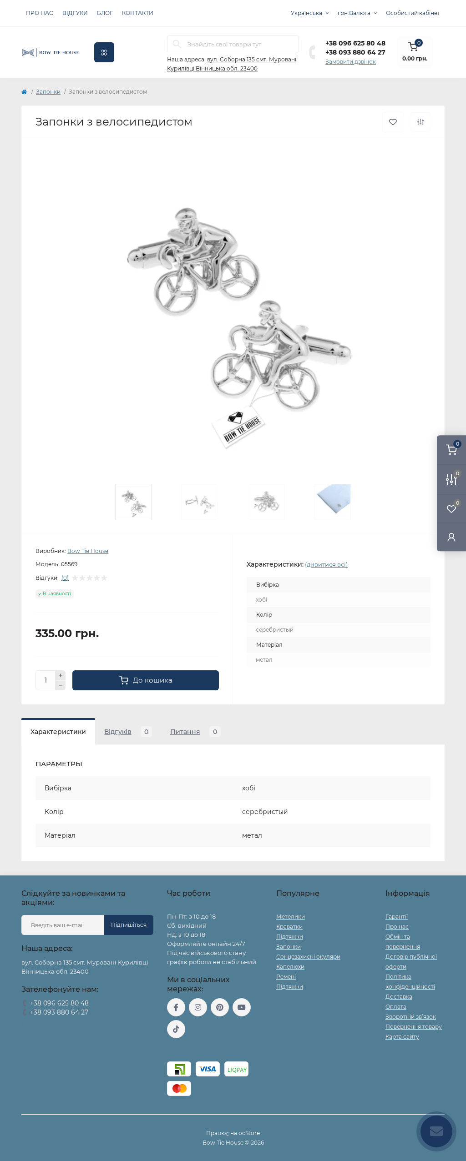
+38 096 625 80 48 (355, 43)
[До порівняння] (420, 121)
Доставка (398, 996)
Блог (105, 13)
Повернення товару (413, 1026)
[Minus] (61, 686)
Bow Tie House (87, 551)
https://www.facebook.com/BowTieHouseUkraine (176, 1007)
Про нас (39, 13)
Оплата (395, 1006)
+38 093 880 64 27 (355, 52)
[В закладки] (393, 122)
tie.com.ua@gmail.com (200, 1049)
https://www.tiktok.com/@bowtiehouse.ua (176, 1029)
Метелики (290, 916)
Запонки (48, 91)
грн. (354, 13)
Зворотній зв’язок (410, 1016)
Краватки (289, 926)
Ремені (286, 976)
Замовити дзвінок (350, 61)
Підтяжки (289, 936)
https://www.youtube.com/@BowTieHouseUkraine (242, 1007)
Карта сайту (402, 1036)
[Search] (177, 44)
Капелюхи (290, 966)
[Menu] (104, 52)
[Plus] (61, 675)
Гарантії (396, 916)
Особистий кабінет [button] (413, 13)
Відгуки (75, 13)
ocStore (249, 1133)
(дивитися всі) (326, 564)
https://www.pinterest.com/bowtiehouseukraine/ (220, 1007)
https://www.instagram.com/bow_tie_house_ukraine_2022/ (198, 1007)
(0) (65, 578)
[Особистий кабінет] (451, 537)
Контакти (137, 13)
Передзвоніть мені (47, 1023)
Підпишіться (129, 924)
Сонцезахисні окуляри (308, 956)
